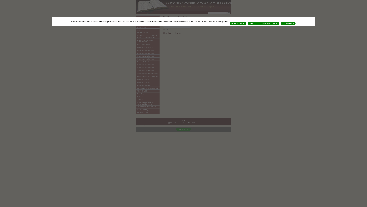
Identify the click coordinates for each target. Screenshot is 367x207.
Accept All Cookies (237, 23)
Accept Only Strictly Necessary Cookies (264, 23)
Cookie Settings (288, 23)
